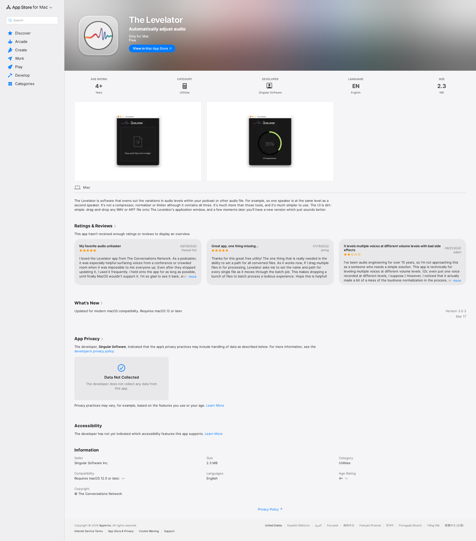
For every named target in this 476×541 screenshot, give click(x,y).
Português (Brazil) (410, 525)
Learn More (215, 405)
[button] (32, 33)
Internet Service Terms (88, 531)
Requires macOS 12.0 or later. (97, 478)
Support (169, 531)
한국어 (390, 525)
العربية (318, 525)
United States (273, 525)
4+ (341, 478)
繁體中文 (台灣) (454, 525)
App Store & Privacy (121, 531)
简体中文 (348, 525)
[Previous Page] (69, 262)
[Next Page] (471, 262)
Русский (332, 525)
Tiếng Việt (433, 525)
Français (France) (370, 525)
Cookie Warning (149, 531)
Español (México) (298, 525)
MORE (193, 276)
